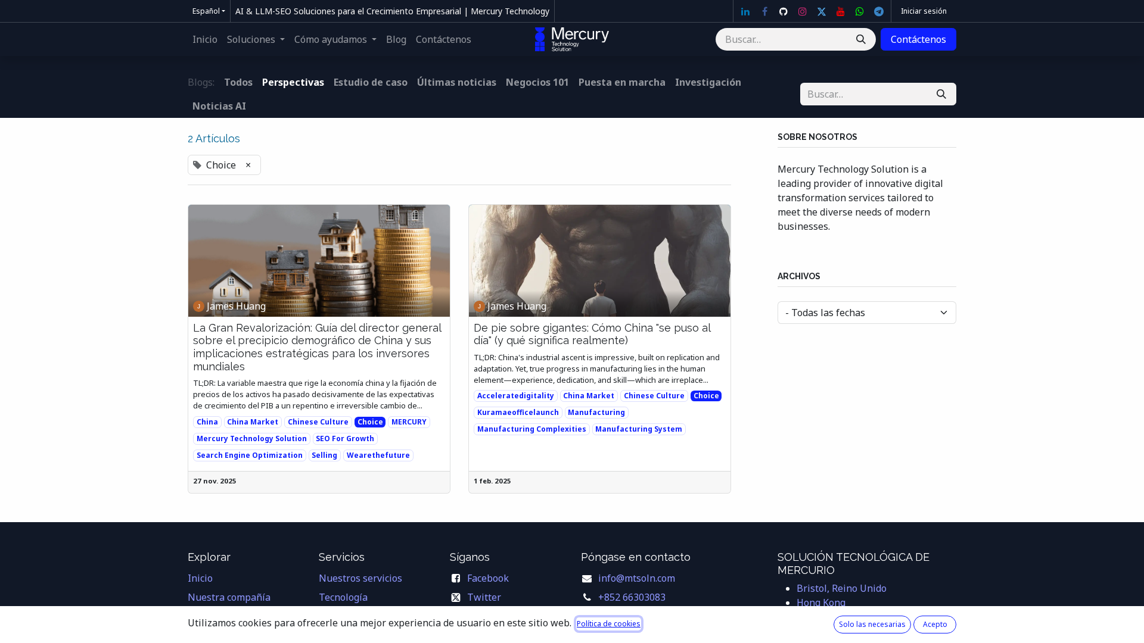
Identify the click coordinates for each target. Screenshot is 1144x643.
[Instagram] (802, 11)
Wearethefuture (378, 455)
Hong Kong (821, 602)
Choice (370, 422)
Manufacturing (596, 412)
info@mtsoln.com (636, 578)
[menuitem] (205, 39)
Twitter (484, 597)
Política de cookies (609, 624)
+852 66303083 (632, 597)
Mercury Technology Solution (252, 438)
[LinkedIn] (745, 11)
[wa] (859, 11)
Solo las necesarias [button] (872, 624)
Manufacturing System (638, 429)
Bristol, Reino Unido (842, 588)
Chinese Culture (318, 422)
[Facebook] (764, 11)
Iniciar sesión (924, 11)
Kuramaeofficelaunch (518, 412)
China (207, 422)
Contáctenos (918, 39)
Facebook (488, 578)
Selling (324, 455)
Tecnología (343, 597)
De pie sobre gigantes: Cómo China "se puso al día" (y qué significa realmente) (592, 334)
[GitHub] (783, 11)
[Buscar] (861, 39)
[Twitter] (821, 11)
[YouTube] (840, 11)
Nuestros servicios (360, 578)
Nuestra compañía (229, 597)
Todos (238, 82)
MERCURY (409, 422)
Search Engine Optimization (250, 455)
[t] (878, 11)
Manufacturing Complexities (531, 429)
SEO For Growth (345, 438)
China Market (252, 422)
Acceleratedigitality (515, 396)
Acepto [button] (935, 624)
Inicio (200, 578)
